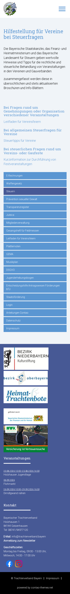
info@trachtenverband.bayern (29, 536)
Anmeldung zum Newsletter (19, 540)
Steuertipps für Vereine (20, 140)
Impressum (52, 578)
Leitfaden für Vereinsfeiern (22, 122)
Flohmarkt (9, 482)
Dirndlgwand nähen (21, 491)
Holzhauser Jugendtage (21, 473)
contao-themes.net (42, 587)
